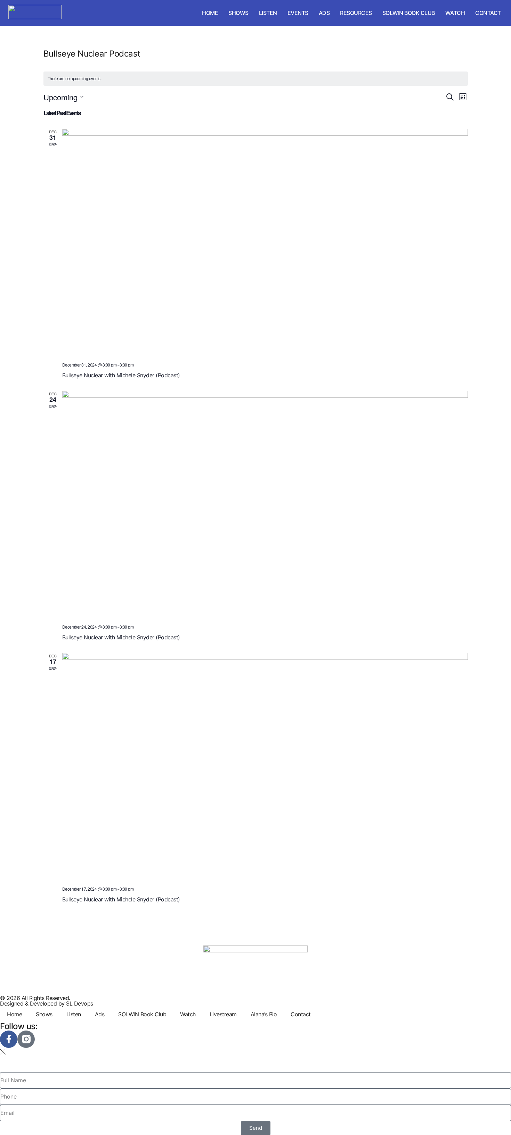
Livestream (223, 1014)
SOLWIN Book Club (408, 12)
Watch (455, 12)
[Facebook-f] (8, 1039)
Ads (324, 12)
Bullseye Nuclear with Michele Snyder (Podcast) (121, 375)
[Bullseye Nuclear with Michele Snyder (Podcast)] (265, 242)
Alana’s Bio (264, 1014)
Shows (238, 12)
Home (210, 12)
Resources (356, 12)
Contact (488, 12)
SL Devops (79, 1003)
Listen (268, 12)
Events (297, 12)
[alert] (255, 79)
